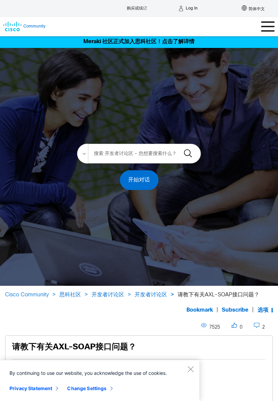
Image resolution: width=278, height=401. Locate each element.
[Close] (190, 369)
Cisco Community (27, 294)
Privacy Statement (30, 388)
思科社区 (70, 294)
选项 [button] (263, 310)
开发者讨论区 (108, 294)
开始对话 (139, 179)
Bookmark (199, 310)
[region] (99, 380)
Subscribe (235, 310)
